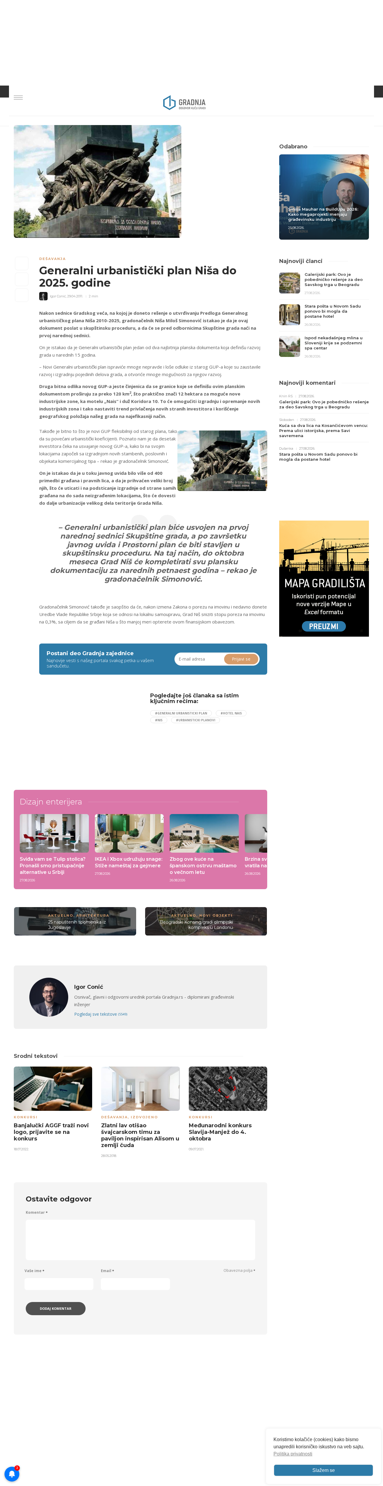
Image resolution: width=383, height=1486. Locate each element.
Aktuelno (60, 915)
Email (107, 1270)
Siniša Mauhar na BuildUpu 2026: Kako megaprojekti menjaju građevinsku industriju (323, 214)
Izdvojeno (144, 1117)
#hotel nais (231, 713)
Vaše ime (34, 1270)
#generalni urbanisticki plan (181, 713)
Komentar (37, 1212)
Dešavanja (52, 259)
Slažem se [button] (323, 1470)
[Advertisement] (88, 734)
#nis (158, 720)
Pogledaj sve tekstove (100, 1014)
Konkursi (26, 1117)
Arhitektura (92, 915)
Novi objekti (216, 915)
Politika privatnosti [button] (292, 1453)
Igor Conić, (58, 296)
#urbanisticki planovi (195, 720)
